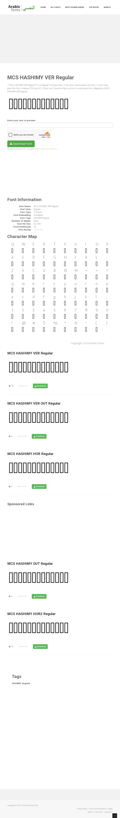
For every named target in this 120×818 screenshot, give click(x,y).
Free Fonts (98, 812)
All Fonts (55, 7)
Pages (110, 808)
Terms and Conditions (48, 149)
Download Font (22, 143)
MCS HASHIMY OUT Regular (30, 564)
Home (43, 7)
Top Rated (94, 7)
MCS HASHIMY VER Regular (30, 353)
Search (107, 7)
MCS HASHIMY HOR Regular (30, 454)
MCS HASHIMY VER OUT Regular (34, 403)
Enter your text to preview (21, 120)
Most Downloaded (74, 7)
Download (41, 386)
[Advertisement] (60, 38)
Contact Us (108, 812)
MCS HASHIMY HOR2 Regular (31, 614)
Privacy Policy (82, 808)
